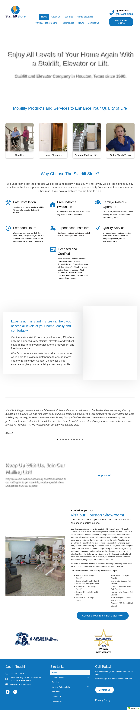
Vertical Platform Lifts (46, 23)
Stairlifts (69, 16)
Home (44, 16)
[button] (103, 475)
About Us (56, 16)
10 (82, 439)
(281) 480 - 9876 (17, 673)
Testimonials (67, 23)
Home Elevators (85, 16)
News (81, 23)
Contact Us (93, 23)
